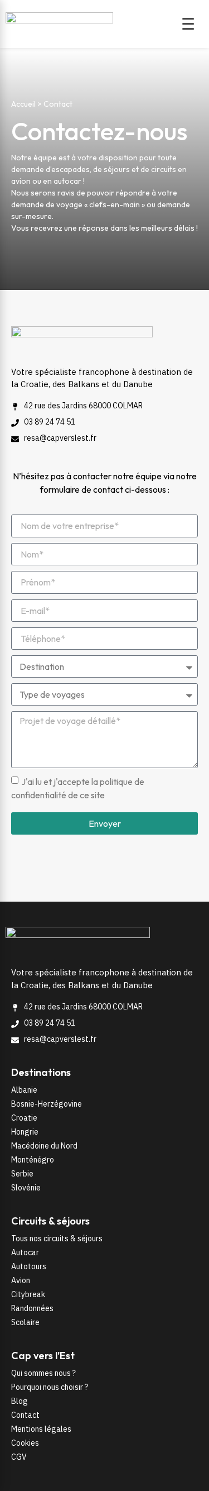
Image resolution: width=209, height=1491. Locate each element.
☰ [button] (188, 24)
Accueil (23, 104)
